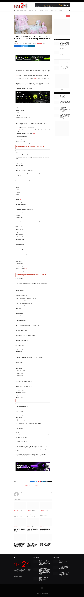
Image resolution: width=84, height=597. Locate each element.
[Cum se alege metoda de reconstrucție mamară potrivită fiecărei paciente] (46, 505)
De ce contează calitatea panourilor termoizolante (45, 529)
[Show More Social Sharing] (36, 46)
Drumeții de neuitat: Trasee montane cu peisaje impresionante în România (64, 61)
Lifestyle (41, 10)
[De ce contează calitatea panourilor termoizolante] (46, 522)
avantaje (34, 133)
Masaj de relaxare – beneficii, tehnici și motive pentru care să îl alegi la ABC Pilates (45, 544)
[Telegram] (11, 63)
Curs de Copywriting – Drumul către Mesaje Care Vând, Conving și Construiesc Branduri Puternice (33, 513)
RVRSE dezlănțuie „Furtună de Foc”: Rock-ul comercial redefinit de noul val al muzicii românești (65, 68)
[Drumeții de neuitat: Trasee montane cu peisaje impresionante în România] (56, 62)
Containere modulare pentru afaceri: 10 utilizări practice (32, 529)
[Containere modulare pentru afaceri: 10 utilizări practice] (33, 522)
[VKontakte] (11, 61)
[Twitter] (11, 56)
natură (25, 268)
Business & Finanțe (23, 10)
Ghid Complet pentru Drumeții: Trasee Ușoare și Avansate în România (64, 96)
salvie (20, 199)
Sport (55, 10)
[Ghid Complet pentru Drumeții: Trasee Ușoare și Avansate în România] (56, 97)
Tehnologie (61, 10)
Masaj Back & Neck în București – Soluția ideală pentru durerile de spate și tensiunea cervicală (32, 545)
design (20, 254)
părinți (18, 129)
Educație (36, 10)
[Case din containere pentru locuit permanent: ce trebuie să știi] (20, 522)
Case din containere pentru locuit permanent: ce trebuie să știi (19, 529)
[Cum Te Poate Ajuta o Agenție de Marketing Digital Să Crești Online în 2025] (56, 102)
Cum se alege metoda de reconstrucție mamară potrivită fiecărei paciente (45, 513)
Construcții (31, 10)
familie (43, 221)
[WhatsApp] (11, 66)
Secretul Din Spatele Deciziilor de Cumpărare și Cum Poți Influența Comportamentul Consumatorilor (20, 513)
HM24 (18, 43)
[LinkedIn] (11, 58)
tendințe (25, 207)
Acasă (18, 10)
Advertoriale (39, 43)
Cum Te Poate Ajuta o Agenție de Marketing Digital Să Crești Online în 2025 (65, 102)
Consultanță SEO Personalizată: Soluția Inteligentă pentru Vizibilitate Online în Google (65, 109)
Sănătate (51, 10)
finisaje (18, 354)
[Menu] (14, 10)
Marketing (46, 10)
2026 (17, 75)
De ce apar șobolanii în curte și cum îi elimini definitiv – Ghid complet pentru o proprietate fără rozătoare (19, 545)
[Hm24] (21, 5)
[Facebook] (11, 53)
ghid (35, 78)
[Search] (69, 10)
